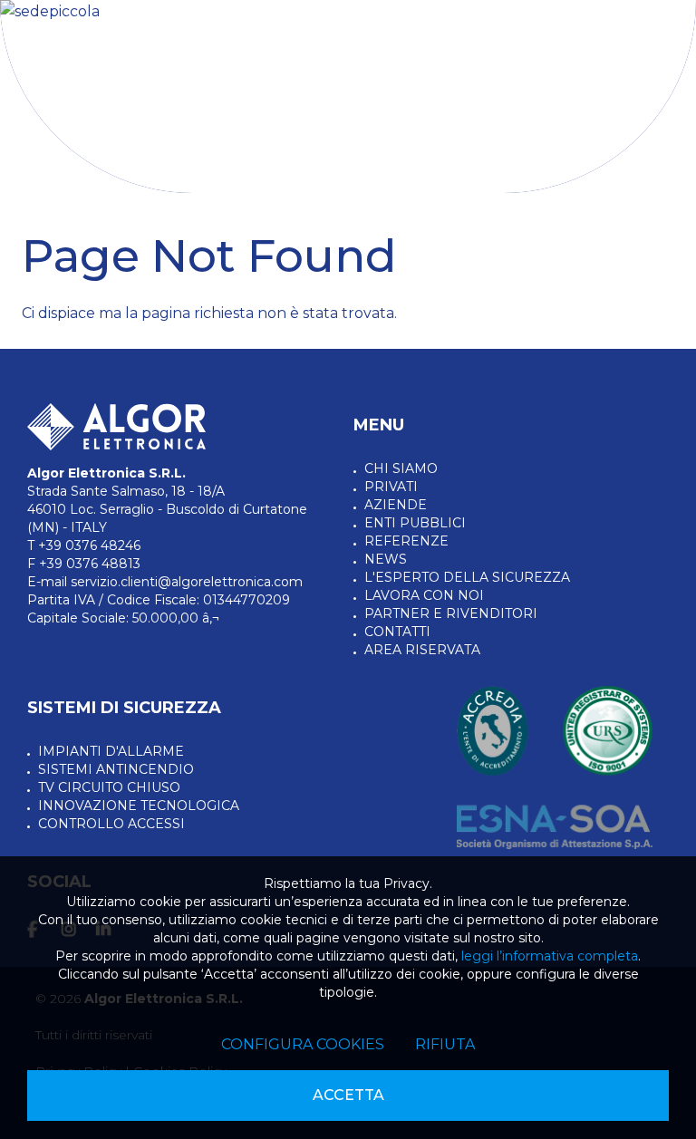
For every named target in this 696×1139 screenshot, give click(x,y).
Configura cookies (302, 1044)
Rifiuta (445, 1044)
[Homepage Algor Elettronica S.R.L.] (91, 60)
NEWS (385, 559)
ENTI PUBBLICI (415, 523)
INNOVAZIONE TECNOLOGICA (138, 805)
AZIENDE (395, 505)
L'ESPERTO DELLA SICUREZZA (467, 577)
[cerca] (603, 61)
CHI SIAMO (401, 468)
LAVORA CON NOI (424, 595)
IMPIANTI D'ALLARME (111, 751)
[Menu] (656, 55)
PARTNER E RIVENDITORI (450, 613)
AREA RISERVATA (422, 650)
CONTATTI (397, 631)
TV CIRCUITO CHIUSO (109, 787)
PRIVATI (391, 486)
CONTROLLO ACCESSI (111, 824)
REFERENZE (406, 541)
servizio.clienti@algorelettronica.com (187, 582)
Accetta (348, 1095)
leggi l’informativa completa (549, 956)
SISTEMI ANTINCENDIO (116, 769)
